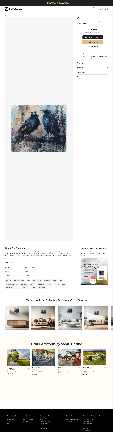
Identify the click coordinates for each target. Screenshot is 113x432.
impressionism (41, 284)
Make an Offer (93, 42)
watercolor (47, 280)
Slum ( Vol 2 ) (36, 368)
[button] (107, 301)
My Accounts (43, 428)
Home (6, 15)
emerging (8, 280)
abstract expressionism (12, 284)
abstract (56, 284)
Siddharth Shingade (88, 419)
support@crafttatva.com (72, 419)
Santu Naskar (82, 23)
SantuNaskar (42, 287)
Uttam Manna (86, 426)
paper (34, 287)
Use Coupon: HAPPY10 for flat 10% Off (56, 2)
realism (49, 284)
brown (39, 280)
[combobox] (81, 9)
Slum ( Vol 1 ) (61, 367)
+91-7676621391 (70, 421)
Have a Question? (93, 46)
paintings (16, 280)
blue (34, 280)
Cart (7, 426)
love (23, 287)
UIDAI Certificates (28, 419)
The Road (9, 368)
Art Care (25, 421)
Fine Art (32, 284)
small (60, 280)
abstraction (24, 284)
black (28, 280)
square (54, 280)
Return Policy (44, 423)
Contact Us (43, 419)
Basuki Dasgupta (87, 423)
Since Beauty (87, 367)
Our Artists (9, 421)
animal (63, 284)
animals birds (9, 287)
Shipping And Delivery (46, 421)
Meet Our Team (10, 419)
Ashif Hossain (86, 430)
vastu (28, 287)
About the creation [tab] (15, 248)
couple (17, 287)
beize (22, 280)
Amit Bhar (85, 428)
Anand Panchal (87, 421)
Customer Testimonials (46, 426)
